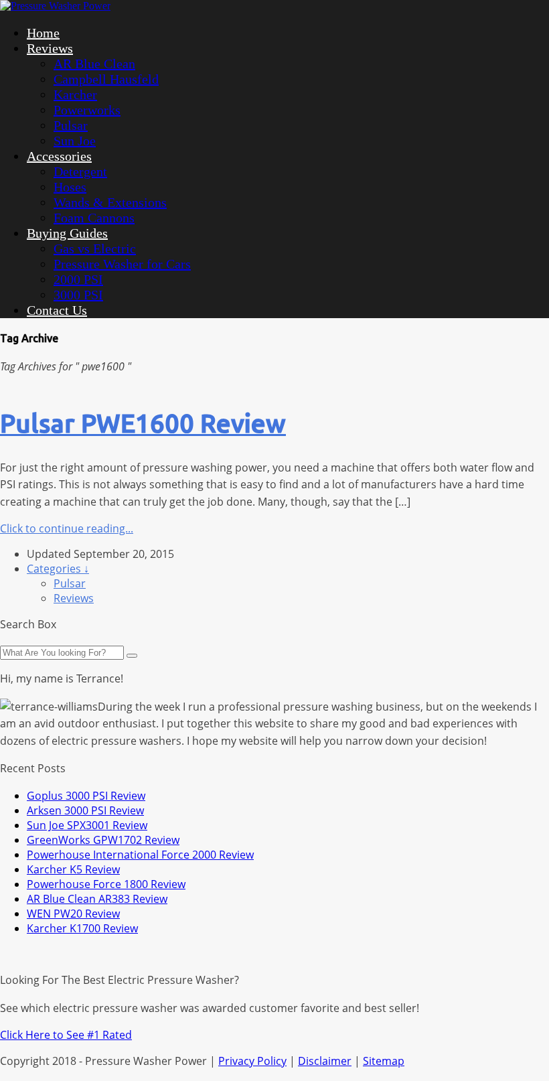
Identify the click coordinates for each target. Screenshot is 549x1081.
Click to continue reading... (66, 528)
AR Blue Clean (94, 63)
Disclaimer (324, 1061)
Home (43, 32)
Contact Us (57, 310)
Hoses (70, 186)
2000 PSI (78, 279)
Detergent (80, 171)
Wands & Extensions (110, 202)
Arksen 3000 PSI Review (85, 810)
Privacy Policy (252, 1061)
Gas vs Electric (95, 248)
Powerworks (87, 109)
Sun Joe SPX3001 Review (87, 825)
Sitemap (383, 1061)
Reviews (50, 48)
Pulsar (71, 125)
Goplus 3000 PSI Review (86, 795)
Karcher (75, 94)
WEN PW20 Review (73, 913)
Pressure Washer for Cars (122, 264)
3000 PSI (78, 294)
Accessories (59, 156)
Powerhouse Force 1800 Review (106, 884)
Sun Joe (75, 140)
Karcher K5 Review (73, 869)
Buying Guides (67, 233)
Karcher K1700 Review (82, 928)
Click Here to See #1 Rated (66, 1034)
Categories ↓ (58, 568)
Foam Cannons (94, 217)
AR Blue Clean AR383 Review (97, 898)
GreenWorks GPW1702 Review (103, 840)
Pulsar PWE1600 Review (143, 423)
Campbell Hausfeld (106, 79)
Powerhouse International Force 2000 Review (140, 854)
